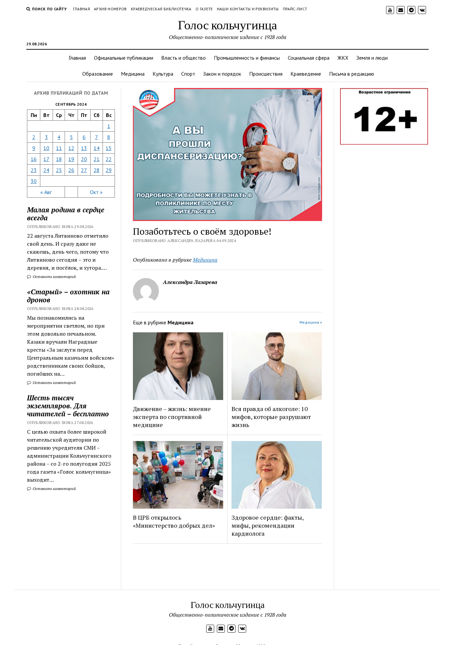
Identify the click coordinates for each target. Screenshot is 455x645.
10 (46, 148)
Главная (81, 8)
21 (97, 159)
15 (109, 148)
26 (71, 170)
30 (34, 181)
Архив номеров (110, 8)
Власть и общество (183, 57)
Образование (97, 73)
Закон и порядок (222, 73)
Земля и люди (372, 57)
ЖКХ (342, 57)
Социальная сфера (308, 57)
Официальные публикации (123, 57)
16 (34, 159)
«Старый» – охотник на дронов (68, 296)
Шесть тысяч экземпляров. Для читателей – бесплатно (68, 406)
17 (46, 159)
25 (59, 170)
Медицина (133, 73)
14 (97, 148)
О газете (204, 8)
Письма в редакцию (351, 73)
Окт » (96, 192)
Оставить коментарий (54, 276)
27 (84, 170)
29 (109, 170)
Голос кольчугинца (227, 24)
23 (34, 170)
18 (59, 159)
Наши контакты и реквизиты (248, 8)
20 (84, 159)
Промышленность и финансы (247, 57)
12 (71, 148)
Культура (163, 73)
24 (46, 170)
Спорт (188, 73)
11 (59, 148)
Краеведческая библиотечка (161, 8)
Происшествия (265, 73)
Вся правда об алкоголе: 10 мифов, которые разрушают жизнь (271, 417)
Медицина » (310, 322)
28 (97, 170)
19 (71, 159)
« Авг (46, 192)
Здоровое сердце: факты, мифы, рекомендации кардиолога (267, 525)
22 (109, 159)
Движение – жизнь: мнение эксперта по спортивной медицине (172, 417)
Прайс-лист (295, 8)
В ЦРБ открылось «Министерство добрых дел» (174, 521)
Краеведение (305, 73)
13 (84, 148)
